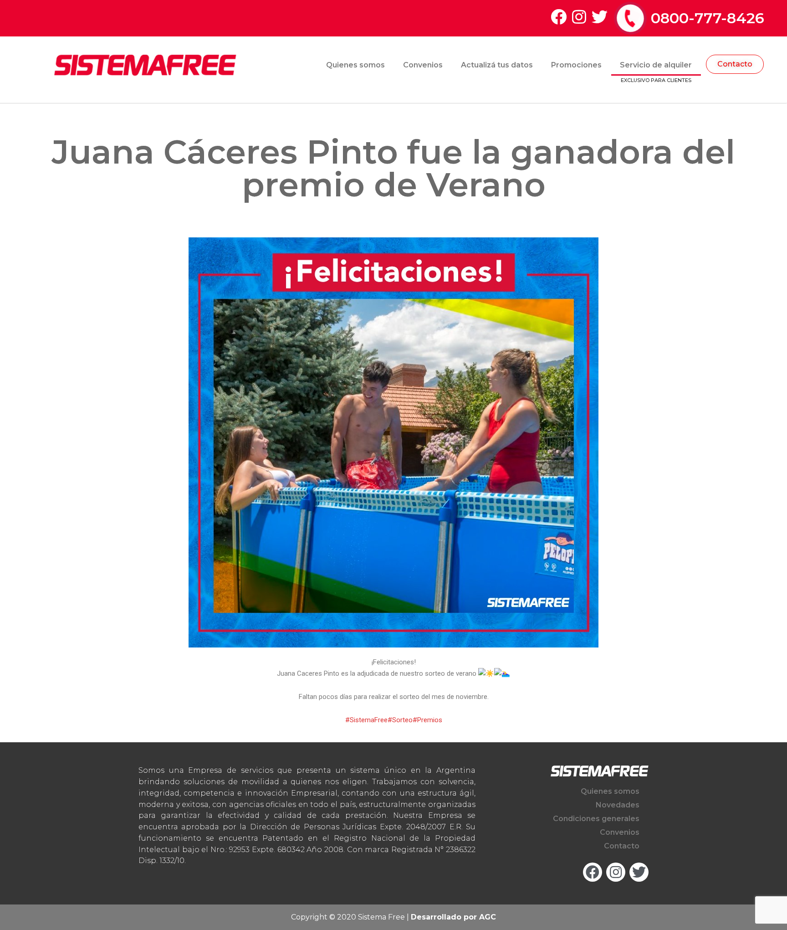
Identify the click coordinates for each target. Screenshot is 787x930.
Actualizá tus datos (497, 65)
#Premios (427, 720)
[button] (735, 64)
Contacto (621, 846)
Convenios (423, 65)
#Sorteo (400, 720)
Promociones (576, 65)
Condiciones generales (596, 818)
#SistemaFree (366, 720)
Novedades (617, 805)
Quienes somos (355, 65)
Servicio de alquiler (656, 65)
